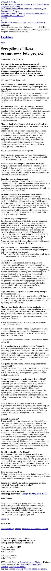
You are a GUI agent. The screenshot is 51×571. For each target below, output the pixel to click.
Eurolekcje (5, 22)
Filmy (34, 22)
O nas (16, 11)
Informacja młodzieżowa (13, 16)
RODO (24, 564)
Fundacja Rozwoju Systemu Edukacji (26, 562)
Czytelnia (20, 9)
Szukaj (42, 27)
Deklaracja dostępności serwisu (13, 567)
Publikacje (41, 22)
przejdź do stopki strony (10, 6)
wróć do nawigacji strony (18, 569)
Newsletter (5, 25)
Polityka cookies (34, 564)
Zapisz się (5, 519)
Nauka (3, 42)
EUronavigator (16, 22)
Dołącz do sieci (24, 13)
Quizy (43, 9)
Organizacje (26, 22)
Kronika (33, 13)
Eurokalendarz (6, 11)
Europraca (37, 9)
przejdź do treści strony (40, 4)
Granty (13, 9)
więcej (4, 20)
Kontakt (4, 18)
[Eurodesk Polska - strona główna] (8, 2)
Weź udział (5, 9)
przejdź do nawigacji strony (19, 4)
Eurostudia (28, 9)
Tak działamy (6, 13)
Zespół (14, 13)
